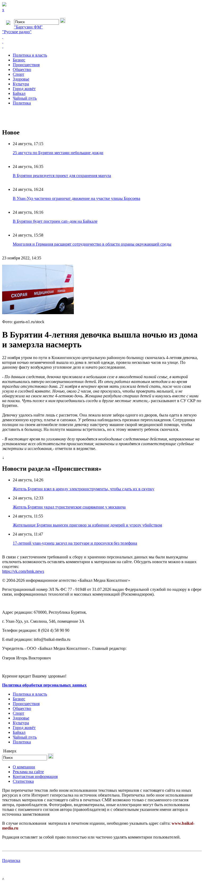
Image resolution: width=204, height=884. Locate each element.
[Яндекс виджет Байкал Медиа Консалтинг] (102, 46)
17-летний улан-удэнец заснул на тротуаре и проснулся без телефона (75, 543)
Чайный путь (25, 98)
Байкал (19, 93)
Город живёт (24, 88)
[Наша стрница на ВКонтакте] (102, 36)
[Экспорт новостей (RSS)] (102, 41)
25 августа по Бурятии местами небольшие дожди (58, 152)
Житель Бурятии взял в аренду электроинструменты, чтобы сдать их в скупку (83, 489)
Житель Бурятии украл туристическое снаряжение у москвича (69, 507)
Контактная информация (35, 776)
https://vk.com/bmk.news (23, 571)
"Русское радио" (17, 32)
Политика (22, 103)
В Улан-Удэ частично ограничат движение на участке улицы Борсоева (76, 198)
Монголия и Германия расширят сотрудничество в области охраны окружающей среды (92, 244)
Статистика (23, 781)
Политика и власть (30, 55)
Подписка (11, 860)
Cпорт (18, 74)
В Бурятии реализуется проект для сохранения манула (62, 175)
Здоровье (21, 79)
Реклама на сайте (28, 771)
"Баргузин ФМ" (28, 27)
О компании (24, 767)
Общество (22, 69)
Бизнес (19, 60)
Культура (21, 84)
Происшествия (26, 64)
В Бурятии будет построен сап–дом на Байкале (55, 221)
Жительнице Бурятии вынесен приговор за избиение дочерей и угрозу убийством (87, 525)
